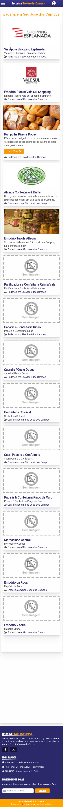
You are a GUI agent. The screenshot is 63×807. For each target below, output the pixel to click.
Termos (21, 801)
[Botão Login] (54, 3)
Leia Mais (13, 151)
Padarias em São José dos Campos (26, 56)
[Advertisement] (31, 688)
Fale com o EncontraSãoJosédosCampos (24, 767)
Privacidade (31, 801)
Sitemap (41, 801)
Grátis (36, 771)
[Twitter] (13, 749)
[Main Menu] (3, 3)
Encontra (28, 3)
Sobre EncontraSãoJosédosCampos (22, 762)
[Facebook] (5, 749)
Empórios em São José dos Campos (27, 99)
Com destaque (23, 771)
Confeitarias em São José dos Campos (28, 203)
